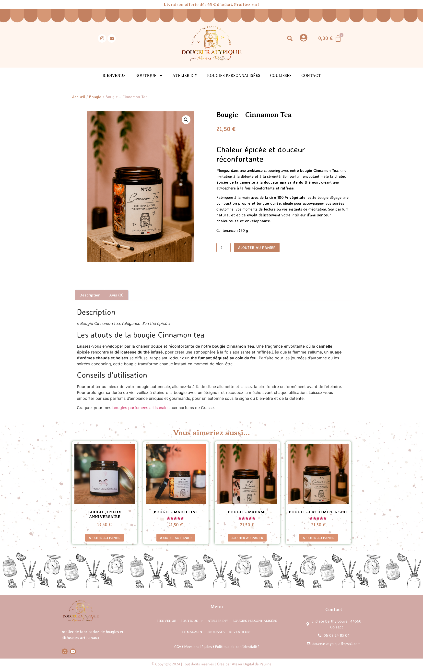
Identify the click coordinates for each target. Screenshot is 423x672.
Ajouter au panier (257, 247)
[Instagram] (102, 38)
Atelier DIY (185, 75)
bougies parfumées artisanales (140, 407)
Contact (311, 75)
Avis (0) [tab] (116, 295)
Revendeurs (240, 632)
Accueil (78, 96)
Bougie (95, 96)
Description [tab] (90, 295)
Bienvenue (114, 75)
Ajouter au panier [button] (104, 537)
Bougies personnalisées (233, 75)
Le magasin (192, 632)
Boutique (189, 621)
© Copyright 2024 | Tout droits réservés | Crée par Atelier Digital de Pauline (211, 663)
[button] (290, 38)
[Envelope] (111, 38)
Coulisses (281, 75)
